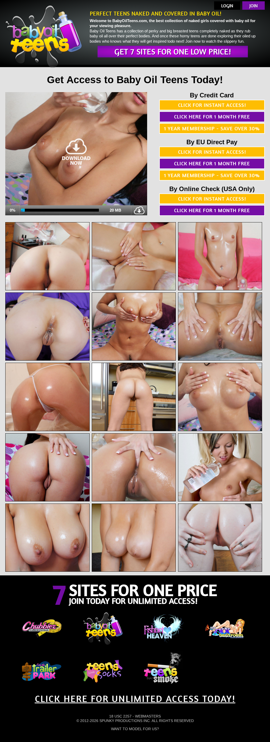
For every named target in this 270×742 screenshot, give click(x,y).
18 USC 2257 (120, 716)
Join (253, 5)
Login (227, 5)
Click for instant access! (212, 105)
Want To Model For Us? (135, 729)
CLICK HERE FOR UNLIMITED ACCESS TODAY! (135, 698)
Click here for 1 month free (212, 116)
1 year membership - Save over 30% (212, 128)
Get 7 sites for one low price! (172, 51)
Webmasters (148, 716)
